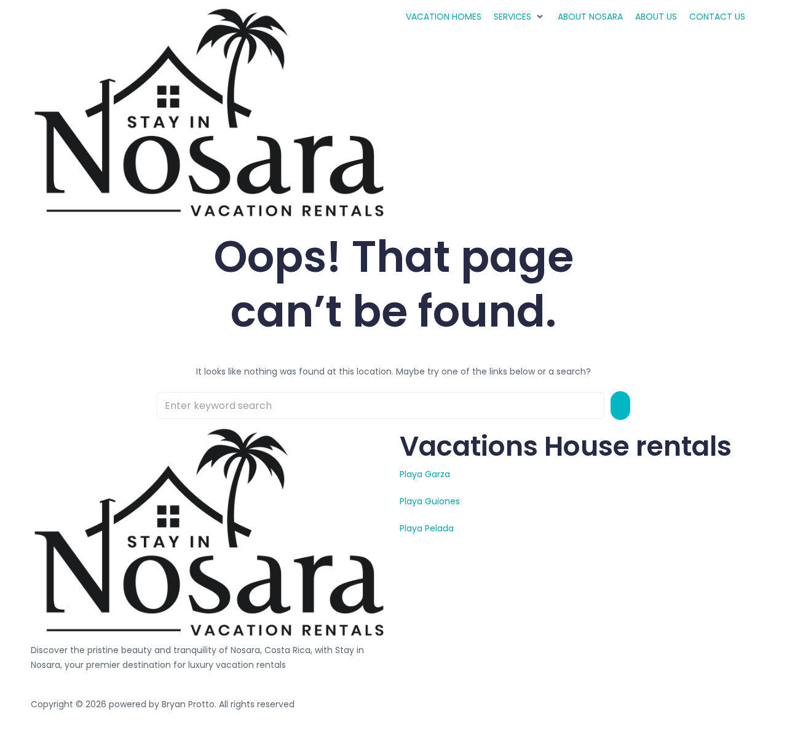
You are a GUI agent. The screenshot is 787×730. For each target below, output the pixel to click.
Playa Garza (425, 474)
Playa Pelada (427, 528)
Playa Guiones (430, 501)
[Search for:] (380, 405)
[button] (520, 16)
